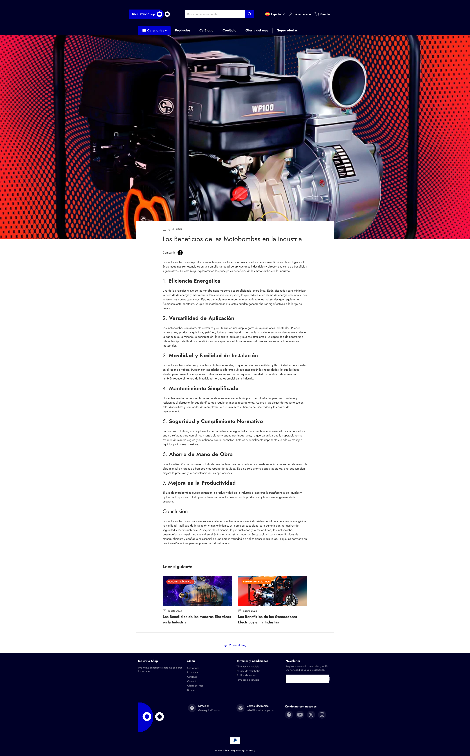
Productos (192, 672)
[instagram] (322, 715)
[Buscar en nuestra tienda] (249, 14)
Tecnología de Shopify (245, 750)
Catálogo (192, 677)
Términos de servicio (247, 666)
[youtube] (300, 715)
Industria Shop (229, 750)
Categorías (193, 668)
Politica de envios (246, 675)
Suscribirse (327, 679)
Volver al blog (237, 645)
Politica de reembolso (248, 671)
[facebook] (289, 715)
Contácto (192, 681)
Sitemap (191, 690)
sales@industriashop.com (260, 710)
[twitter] (311, 715)
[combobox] (219, 14)
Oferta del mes (195, 685)
